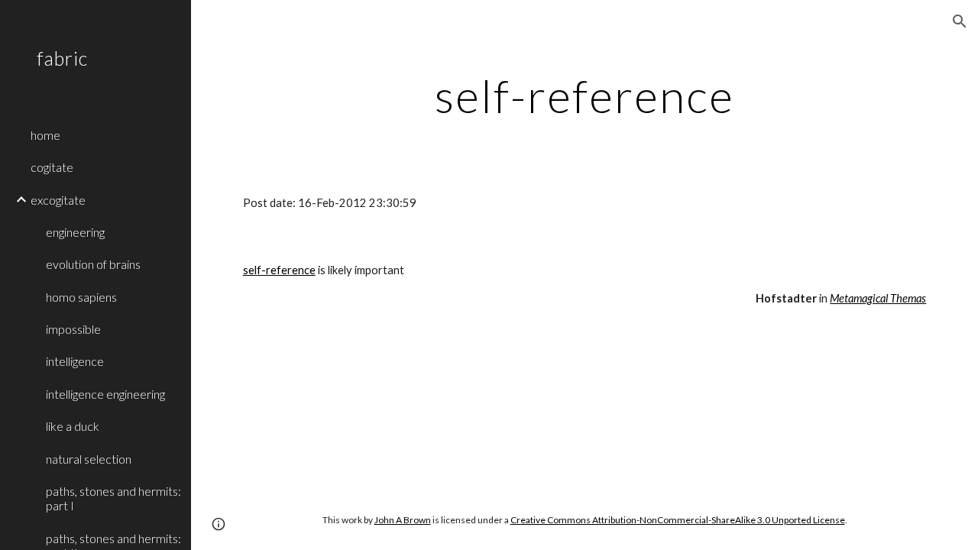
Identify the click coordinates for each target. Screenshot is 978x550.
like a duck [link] (72, 426)
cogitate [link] (52, 167)
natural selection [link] (88, 458)
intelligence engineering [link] (105, 394)
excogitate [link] (58, 199)
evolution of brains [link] (93, 264)
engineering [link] (75, 232)
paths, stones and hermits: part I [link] (113, 498)
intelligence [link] (75, 361)
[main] (585, 95)
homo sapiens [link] (81, 297)
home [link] (45, 135)
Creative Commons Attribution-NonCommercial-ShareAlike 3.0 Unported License (677, 520)
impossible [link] (73, 329)
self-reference (279, 270)
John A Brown (402, 520)
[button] (959, 21)
